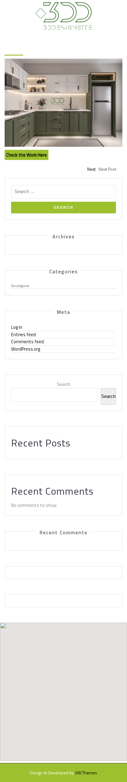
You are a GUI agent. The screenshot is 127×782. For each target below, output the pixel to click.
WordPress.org (25, 348)
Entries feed (23, 334)
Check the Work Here (26, 154)
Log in (16, 327)
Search (63, 384)
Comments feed (27, 341)
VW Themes (86, 772)
